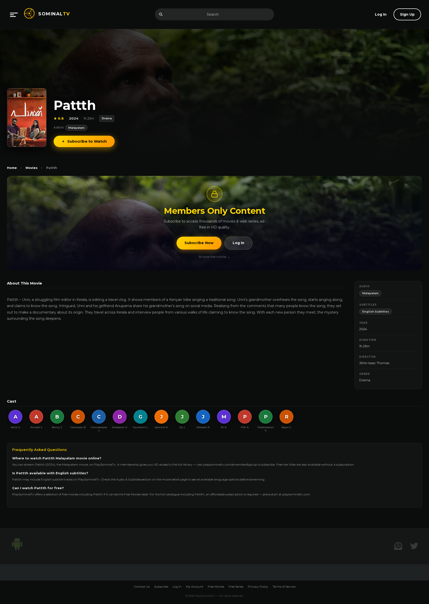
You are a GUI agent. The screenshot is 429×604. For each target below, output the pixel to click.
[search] (161, 14)
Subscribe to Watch (87, 141)
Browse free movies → (214, 256)
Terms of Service (284, 586)
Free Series (236, 586)
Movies (31, 168)
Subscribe (161, 586)
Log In (238, 243)
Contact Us (142, 586)
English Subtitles (375, 311)
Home (12, 168)
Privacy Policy (258, 586)
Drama (364, 380)
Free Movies (216, 586)
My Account (194, 586)
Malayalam (76, 127)
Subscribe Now (199, 243)
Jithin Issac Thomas (374, 363)
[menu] (14, 14)
